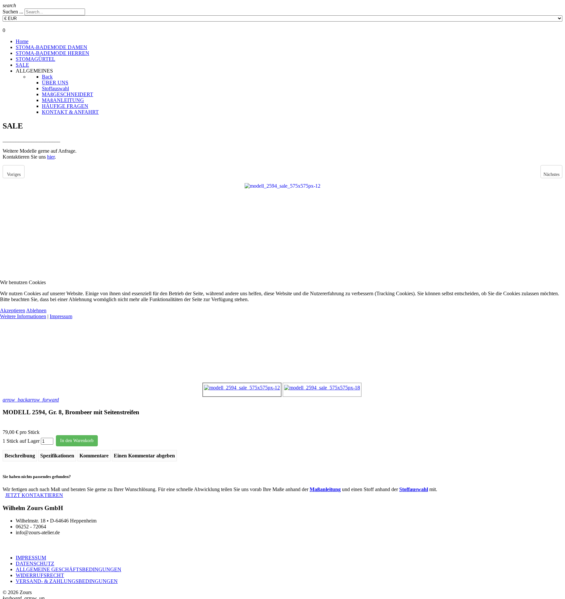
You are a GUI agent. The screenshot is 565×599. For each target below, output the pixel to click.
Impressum (61, 316)
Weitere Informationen (23, 316)
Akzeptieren (12, 310)
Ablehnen (36, 310)
